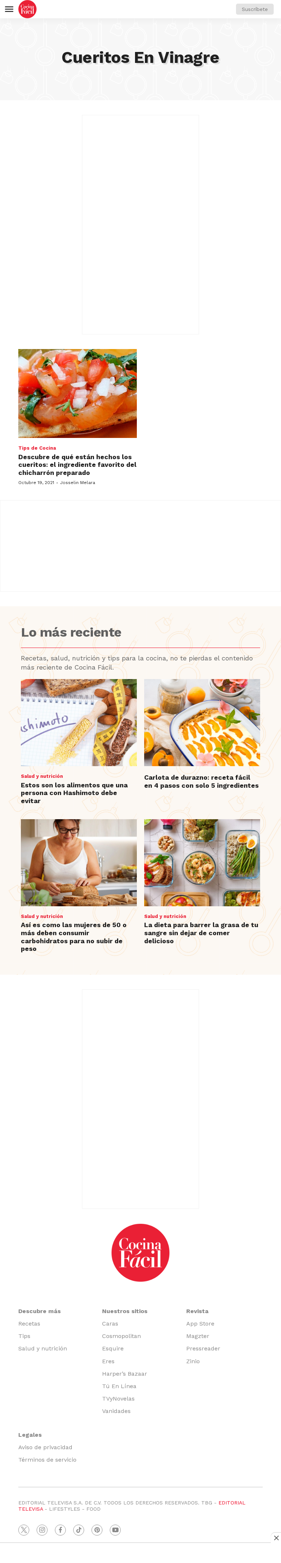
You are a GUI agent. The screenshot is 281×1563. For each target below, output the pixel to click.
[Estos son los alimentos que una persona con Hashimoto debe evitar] (79, 722)
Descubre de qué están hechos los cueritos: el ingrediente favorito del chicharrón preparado (77, 464)
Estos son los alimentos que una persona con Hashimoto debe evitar (74, 793)
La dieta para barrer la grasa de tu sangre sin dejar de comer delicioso (201, 932)
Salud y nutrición (42, 776)
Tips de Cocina (37, 448)
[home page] (27, 9)
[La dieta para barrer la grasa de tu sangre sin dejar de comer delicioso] (202, 862)
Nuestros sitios (124, 1311)
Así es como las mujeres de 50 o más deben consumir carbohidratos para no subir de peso (74, 936)
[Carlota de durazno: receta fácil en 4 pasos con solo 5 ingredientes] (202, 722)
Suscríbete (255, 9)
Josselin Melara (77, 482)
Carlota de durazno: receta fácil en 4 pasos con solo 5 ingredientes (201, 781)
